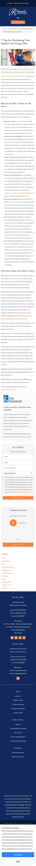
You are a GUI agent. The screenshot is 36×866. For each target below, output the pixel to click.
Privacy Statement (28, 823)
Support (18, 724)
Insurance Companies (18, 708)
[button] (18, 17)
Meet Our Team (18, 700)
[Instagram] (24, 637)
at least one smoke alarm (16, 202)
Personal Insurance (18, 752)
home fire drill (12, 223)
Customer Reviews (18, 704)
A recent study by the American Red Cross (14, 76)
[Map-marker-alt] (12, 637)
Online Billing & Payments (18, 728)
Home (5, 29)
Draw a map (19, 121)
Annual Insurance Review (18, 741)
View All (4, 588)
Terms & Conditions (26, 492)
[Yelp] (20, 637)
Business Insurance (18, 757)
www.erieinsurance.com (8, 389)
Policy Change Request (18, 737)
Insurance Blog (12, 29)
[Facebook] (16, 637)
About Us (18, 696)
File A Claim (18, 732)
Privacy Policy (17, 492)
